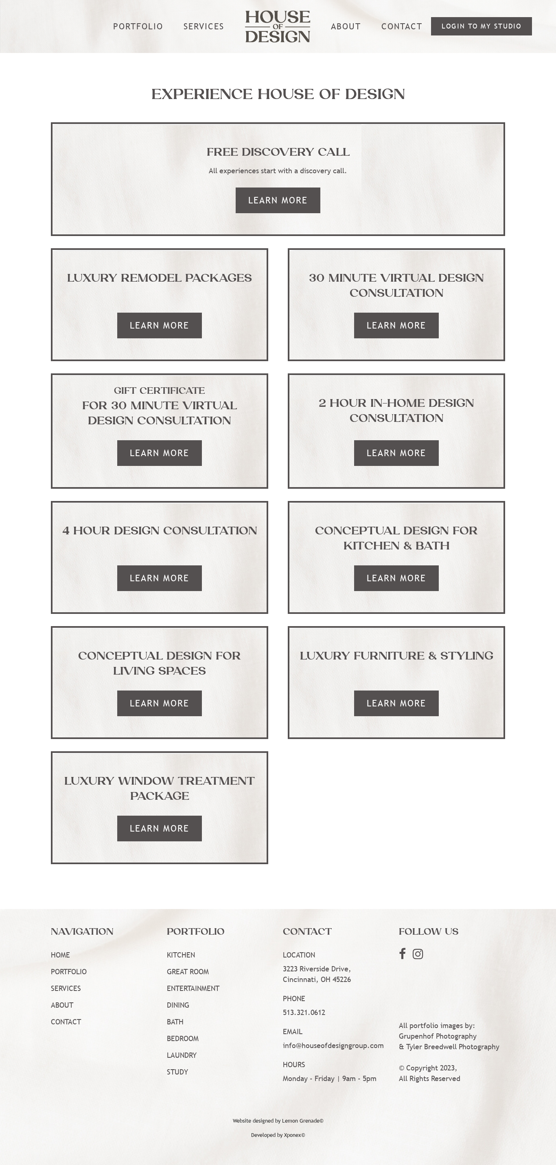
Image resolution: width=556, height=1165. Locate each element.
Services (204, 26)
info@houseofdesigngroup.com (333, 1045)
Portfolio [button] (138, 26)
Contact (401, 26)
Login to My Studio (481, 26)
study (177, 1072)
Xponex (292, 1135)
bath (175, 1021)
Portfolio (69, 971)
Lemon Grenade (301, 1120)
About (346, 26)
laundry (182, 1055)
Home (60, 955)
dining (178, 1005)
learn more (278, 200)
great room (188, 971)
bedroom (183, 1038)
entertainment (193, 988)
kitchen (181, 955)
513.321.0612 (304, 1012)
